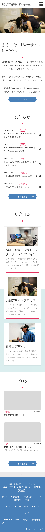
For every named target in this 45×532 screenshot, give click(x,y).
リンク (9, 506)
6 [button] (30, 35)
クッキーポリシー (22, 513)
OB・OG (36, 506)
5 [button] (26, 35)
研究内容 (28, 497)
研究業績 (18, 500)
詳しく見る (22, 99)
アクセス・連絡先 (22, 506)
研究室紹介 (16, 497)
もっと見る (22, 197)
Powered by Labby (34, 529)
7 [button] (33, 35)
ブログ (28, 500)
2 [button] (15, 35)
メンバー (39, 497)
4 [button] (22, 35)
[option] (22, 20)
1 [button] (11, 35)
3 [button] (19, 35)
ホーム (5, 497)
